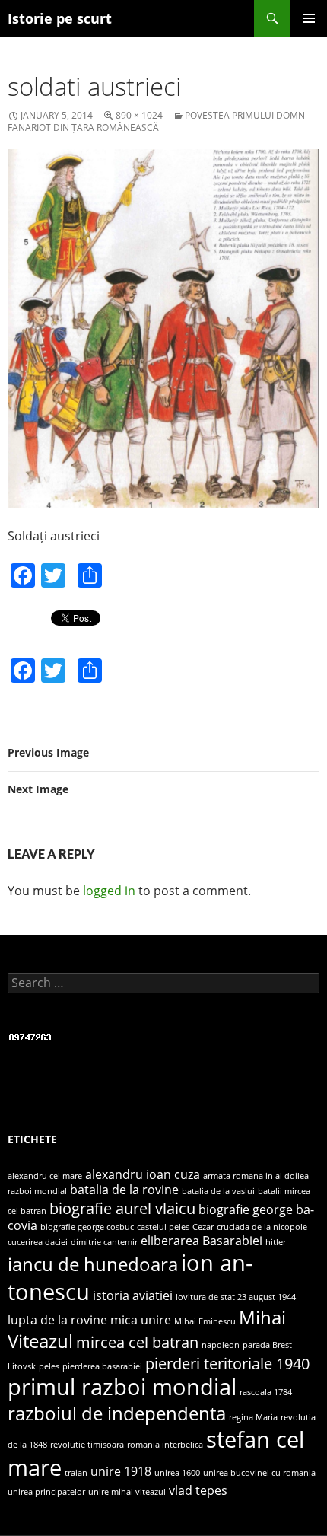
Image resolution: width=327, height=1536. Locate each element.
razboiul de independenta (117, 1413)
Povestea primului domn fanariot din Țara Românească (156, 121)
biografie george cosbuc (87, 1227)
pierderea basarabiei (102, 1366)
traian (76, 1472)
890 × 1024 (139, 115)
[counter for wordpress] (30, 1036)
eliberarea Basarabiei (201, 1240)
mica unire (140, 1319)
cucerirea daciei (38, 1242)
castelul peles (163, 1227)
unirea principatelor (46, 1492)
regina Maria (253, 1417)
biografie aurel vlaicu (122, 1208)
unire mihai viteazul (127, 1492)
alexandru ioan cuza (142, 1174)
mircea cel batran (137, 1342)
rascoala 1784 (266, 1392)
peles (49, 1366)
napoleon (221, 1345)
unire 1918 (120, 1471)
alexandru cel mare (45, 1176)
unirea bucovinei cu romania (259, 1472)
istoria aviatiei (133, 1295)
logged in (109, 890)
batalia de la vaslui (218, 1191)
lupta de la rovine (57, 1319)
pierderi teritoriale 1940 (227, 1363)
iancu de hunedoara (93, 1263)
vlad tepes (198, 1490)
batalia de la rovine (124, 1189)
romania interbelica (165, 1444)
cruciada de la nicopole (262, 1227)
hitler (275, 1242)
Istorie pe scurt (60, 18)
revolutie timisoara (87, 1444)
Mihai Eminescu (205, 1321)
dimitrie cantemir (104, 1242)
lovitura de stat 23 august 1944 (236, 1297)
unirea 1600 (177, 1472)
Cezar (203, 1227)
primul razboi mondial (122, 1387)
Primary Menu (308, 18)
